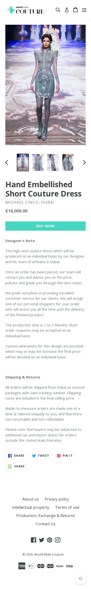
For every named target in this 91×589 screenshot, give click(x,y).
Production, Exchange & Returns (45, 515)
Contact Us (46, 523)
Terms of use (67, 507)
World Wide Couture (49, 554)
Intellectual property (30, 507)
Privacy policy (57, 499)
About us (30, 499)
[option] (22, 162)
